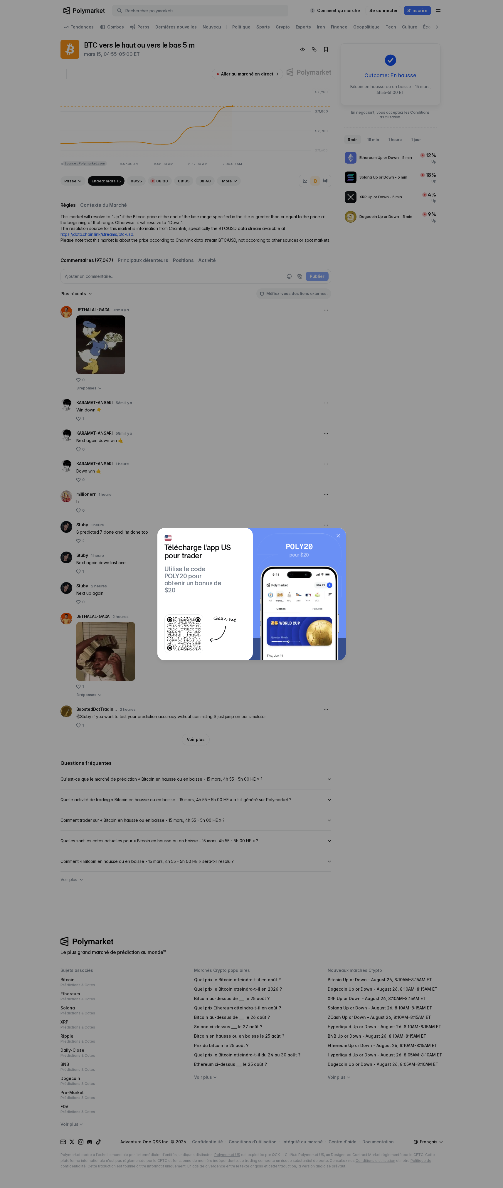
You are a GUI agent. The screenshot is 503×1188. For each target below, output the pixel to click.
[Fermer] (338, 536)
